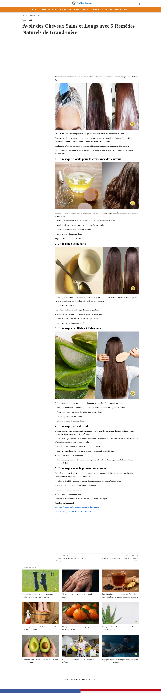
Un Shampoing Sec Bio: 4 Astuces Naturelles (73, 511)
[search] (139, 4)
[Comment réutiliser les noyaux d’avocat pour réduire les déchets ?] (40, 646)
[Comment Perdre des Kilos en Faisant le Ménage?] (80, 646)
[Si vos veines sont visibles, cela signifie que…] (80, 581)
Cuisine (62, 9)
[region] (80, 52)
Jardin (85, 9)
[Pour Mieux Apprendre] (81, 3)
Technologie (121, 9)
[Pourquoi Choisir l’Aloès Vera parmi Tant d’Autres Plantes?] (120, 613)
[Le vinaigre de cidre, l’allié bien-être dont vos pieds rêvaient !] (40, 613)
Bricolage (107, 9)
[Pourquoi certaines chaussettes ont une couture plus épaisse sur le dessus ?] (40, 581)
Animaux (95, 9)
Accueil (35, 9)
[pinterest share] (120, 690)
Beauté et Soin (49, 9)
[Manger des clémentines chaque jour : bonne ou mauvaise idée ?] (80, 613)
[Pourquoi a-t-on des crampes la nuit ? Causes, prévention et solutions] (120, 646)
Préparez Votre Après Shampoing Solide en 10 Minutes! (77, 507)
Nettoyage (74, 9)
